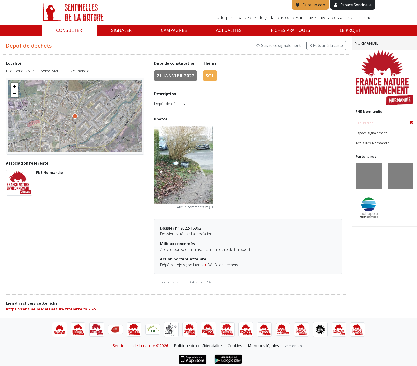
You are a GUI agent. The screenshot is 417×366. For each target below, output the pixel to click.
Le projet (350, 30)
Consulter (69, 30)
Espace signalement (371, 133)
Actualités (229, 30)
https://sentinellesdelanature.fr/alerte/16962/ (51, 309)
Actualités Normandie (372, 143)
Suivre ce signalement (280, 45)
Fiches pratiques (290, 30)
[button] (14, 86)
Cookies (235, 345)
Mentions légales (263, 345)
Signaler (121, 30)
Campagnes (174, 30)
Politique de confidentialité (198, 345)
